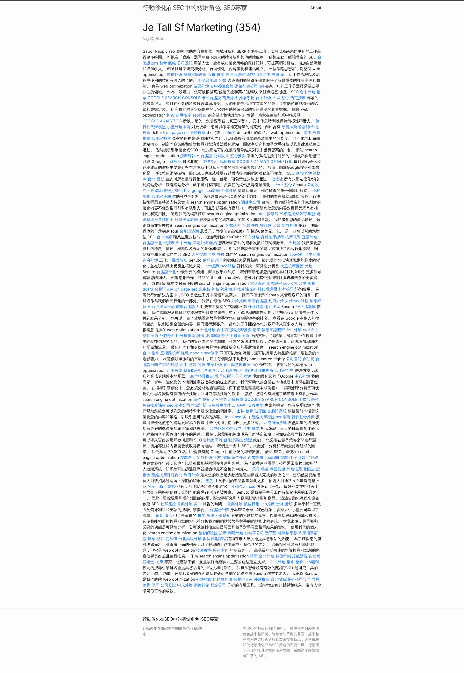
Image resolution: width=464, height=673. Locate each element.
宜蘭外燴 (309, 236)
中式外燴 (302, 376)
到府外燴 (150, 260)
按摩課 (221, 289)
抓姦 (170, 115)
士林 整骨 (245, 411)
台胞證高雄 (277, 411)
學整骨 (224, 515)
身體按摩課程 (272, 236)
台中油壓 (312, 254)
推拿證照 (199, 405)
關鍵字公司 (250, 202)
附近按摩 (272, 306)
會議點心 (211, 370)
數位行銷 (241, 370)
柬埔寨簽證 (212, 260)
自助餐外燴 (222, 579)
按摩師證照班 (273, 329)
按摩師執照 (189, 155)
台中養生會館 (221, 86)
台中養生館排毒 (221, 405)
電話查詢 (257, 283)
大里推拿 (219, 399)
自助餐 (308, 358)
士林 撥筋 (221, 457)
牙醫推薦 (289, 126)
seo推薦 (199, 115)
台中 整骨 (283, 184)
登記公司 (218, 585)
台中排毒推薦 (237, 335)
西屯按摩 (298, 97)
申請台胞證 (207, 80)
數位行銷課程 (214, 538)
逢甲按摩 (183, 115)
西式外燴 (255, 457)
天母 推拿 (216, 74)
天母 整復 (260, 469)
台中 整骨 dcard (277, 74)
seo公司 (297, 254)
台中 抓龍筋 (305, 306)
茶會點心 (211, 161)
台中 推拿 (151, 353)
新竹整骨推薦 (201, 376)
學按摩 (169, 242)
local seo (233, 416)
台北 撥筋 (156, 178)
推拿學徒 (246, 97)
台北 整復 (250, 225)
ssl (261, 86)
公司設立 (221, 155)
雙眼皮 (266, 225)
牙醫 (222, 80)
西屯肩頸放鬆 (275, 422)
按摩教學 (293, 236)
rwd (306, 329)
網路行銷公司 (246, 86)
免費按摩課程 (154, 405)
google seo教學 (206, 190)
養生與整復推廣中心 (240, 364)
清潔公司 (182, 405)
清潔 (257, 329)
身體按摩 (197, 132)
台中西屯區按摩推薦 (234, 329)
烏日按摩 (227, 161)
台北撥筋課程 (282, 579)
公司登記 (185, 62)
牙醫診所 (233, 225)
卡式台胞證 (211, 97)
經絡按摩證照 (263, 416)
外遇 (256, 236)
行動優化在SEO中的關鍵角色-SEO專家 (195, 7)
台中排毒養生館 (249, 405)
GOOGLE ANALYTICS (162, 120)
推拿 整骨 (295, 561)
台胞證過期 (161, 196)
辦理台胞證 (235, 74)
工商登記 (173, 161)
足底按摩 (235, 399)
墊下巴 (271, 532)
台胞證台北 (152, 242)
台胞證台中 (169, 335)
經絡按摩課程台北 (167, 474)
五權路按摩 (289, 213)
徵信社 (277, 178)
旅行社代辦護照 (263, 289)
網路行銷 (254, 74)
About (315, 7)
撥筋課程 (220, 550)
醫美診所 (180, 260)
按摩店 (272, 213)
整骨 (163, 62)
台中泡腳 (164, 236)
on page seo (177, 132)
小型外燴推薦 (178, 126)
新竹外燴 (289, 225)
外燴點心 (240, 486)
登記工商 (182, 190)
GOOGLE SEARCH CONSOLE (174, 97)
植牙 (232, 289)
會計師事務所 (261, 370)
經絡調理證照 (162, 190)
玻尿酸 (260, 411)
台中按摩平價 (163, 306)
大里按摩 (199, 254)
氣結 (172, 62)
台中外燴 (307, 91)
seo (170, 405)
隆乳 (185, 353)
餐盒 (159, 515)
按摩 (223, 532)
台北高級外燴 (190, 538)
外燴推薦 (239, 300)
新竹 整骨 (201, 399)
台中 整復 (216, 254)
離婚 (213, 242)
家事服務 (308, 213)
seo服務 (213, 265)
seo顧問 (228, 132)
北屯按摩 (206, 289)
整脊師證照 (193, 370)
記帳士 (148, 561)
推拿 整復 (206, 515)
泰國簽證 (274, 283)
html (300, 173)
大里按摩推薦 (292, 265)
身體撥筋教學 (195, 74)
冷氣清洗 (300, 556)
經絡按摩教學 (186, 219)
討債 (200, 335)
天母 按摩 (243, 376)
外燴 (308, 265)
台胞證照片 (161, 138)
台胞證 (206, 155)
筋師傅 (171, 538)
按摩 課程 (288, 457)
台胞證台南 (164, 289)
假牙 (155, 585)
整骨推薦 (238, 155)
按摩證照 (188, 457)
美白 (246, 416)
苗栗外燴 (201, 86)
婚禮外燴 (174, 74)
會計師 (304, 126)
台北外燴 (229, 190)
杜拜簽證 (286, 289)
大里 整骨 (280, 97)
